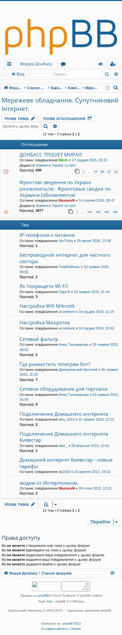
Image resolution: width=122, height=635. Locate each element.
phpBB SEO (71, 623)
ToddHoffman (69, 267)
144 (115, 212)
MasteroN (67, 200)
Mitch (63, 160)
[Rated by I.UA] (46, 587)
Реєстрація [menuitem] (114, 65)
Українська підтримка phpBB (89, 610)
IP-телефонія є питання (47, 235)
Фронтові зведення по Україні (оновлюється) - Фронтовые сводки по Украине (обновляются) (65, 188)
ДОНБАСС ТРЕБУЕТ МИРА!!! (51, 154)
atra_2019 (67, 419)
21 (109, 171)
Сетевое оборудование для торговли (64, 388)
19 (95, 171)
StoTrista (66, 241)
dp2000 (64, 472)
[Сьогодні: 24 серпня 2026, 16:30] (107, 88)
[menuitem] (116, 87)
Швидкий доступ (10, 65)
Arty (49, 601)
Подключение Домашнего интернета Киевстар (64, 436)
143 (106, 212)
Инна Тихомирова (73, 344)
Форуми (64, 65)
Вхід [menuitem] (103, 65)
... (5, 74)
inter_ (63, 446)
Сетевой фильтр (39, 339)
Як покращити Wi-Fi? (44, 286)
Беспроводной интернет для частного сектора (65, 257)
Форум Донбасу (36, 64)
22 (115, 171)
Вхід (20, 74)
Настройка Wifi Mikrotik (47, 306)
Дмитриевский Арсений (78, 370)
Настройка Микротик (45, 322)
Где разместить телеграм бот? (55, 364)
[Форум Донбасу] (61, 30)
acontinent (67, 312)
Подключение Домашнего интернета (64, 414)
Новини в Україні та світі (55, 165)
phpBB (43, 595)
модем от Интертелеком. (49, 483)
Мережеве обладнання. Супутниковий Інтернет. (60, 104)
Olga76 (64, 292)
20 (102, 171)
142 (98, 212)
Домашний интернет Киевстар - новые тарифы (66, 462)
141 (89, 212)
